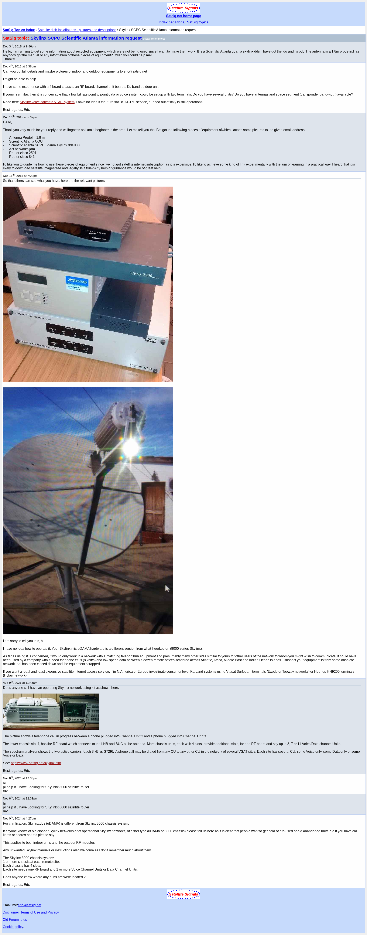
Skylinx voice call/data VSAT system (47, 102)
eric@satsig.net (29, 905)
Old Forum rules (15, 919)
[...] (88, 381)
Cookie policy (13, 927)
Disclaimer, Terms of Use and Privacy (31, 912)
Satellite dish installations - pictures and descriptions (77, 30)
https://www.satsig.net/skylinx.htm (36, 763)
